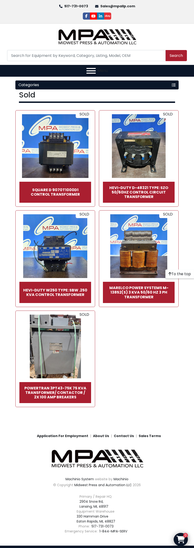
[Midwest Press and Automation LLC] (97, 458)
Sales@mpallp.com (117, 6)
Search (176, 55)
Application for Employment (62, 436)
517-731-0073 (76, 6)
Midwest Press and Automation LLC (103, 485)
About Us (101, 436)
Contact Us (124, 436)
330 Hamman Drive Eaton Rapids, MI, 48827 (96, 519)
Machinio (121, 479)
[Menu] (91, 71)
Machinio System (80, 479)
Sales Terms (150, 436)
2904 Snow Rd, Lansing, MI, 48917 (93, 504)
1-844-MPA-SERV (112, 531)
